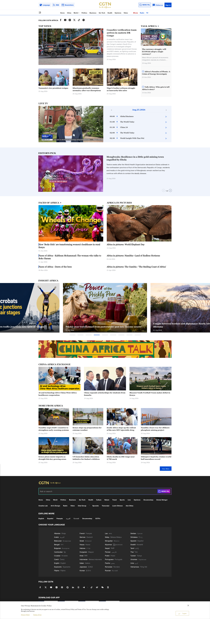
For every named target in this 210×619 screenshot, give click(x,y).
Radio (142, 13)
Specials (95, 506)
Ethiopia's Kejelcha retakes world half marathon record (156, 458)
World (76, 13)
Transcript (105, 506)
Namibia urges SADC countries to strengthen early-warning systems (53, 429)
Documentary (148, 500)
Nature (106, 500)
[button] (97, 85)
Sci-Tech (102, 13)
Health (110, 13)
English (41, 518)
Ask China (129, 506)
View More (165, 469)
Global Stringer (161, 500)
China (69, 13)
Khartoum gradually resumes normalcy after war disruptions (87, 89)
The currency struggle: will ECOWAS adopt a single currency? (154, 51)
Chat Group (82, 506)
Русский (76, 518)
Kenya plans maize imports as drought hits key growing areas (52, 458)
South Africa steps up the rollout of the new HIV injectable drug (121, 429)
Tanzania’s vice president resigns (53, 88)
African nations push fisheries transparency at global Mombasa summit (101, 325)
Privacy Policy (25, 615)
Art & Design (55, 506)
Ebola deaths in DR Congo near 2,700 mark (121, 458)
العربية (68, 518)
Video (126, 13)
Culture (98, 500)
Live (136, 13)
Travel (114, 500)
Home (62, 13)
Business (93, 13)
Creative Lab (43, 506)
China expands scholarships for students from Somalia (104, 394)
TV (147, 13)
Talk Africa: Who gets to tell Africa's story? (156, 88)
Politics (84, 13)
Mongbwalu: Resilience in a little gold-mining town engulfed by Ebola (135, 158)
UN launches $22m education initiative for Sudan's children (86, 458)
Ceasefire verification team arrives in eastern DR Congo (121, 33)
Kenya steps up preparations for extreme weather (87, 429)
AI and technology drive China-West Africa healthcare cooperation (57, 394)
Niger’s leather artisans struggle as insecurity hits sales (121, 89)
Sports (122, 500)
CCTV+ (97, 518)
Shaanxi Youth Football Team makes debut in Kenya (150, 394)
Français (60, 518)
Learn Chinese (117, 506)
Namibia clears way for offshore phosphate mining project (155, 429)
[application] (70, 124)
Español (50, 518)
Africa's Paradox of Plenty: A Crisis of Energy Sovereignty (156, 73)
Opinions (118, 13)
